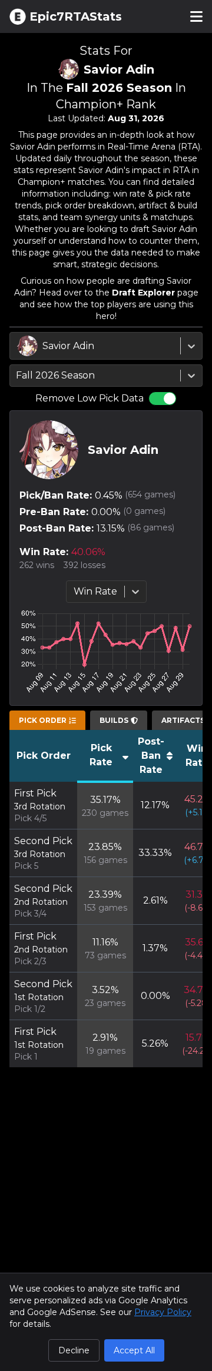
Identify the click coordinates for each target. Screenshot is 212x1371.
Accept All (134, 1350)
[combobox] (18, 346)
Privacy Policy (162, 1312)
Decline (74, 1350)
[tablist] (47, 721)
